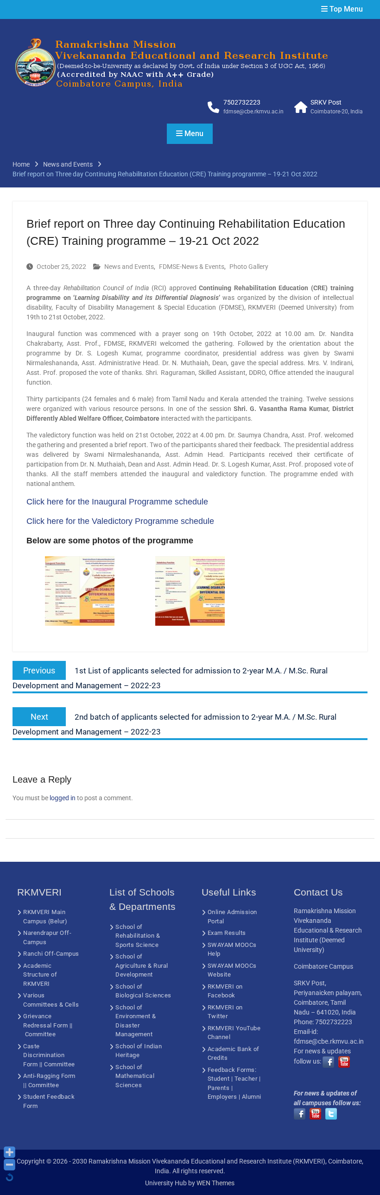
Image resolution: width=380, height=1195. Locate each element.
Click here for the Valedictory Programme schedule (120, 521)
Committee (40, 1034)
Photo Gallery (248, 266)
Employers (222, 1096)
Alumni (251, 1096)
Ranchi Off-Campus (51, 953)
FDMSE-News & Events (191, 266)
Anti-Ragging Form (49, 1075)
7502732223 (241, 102)
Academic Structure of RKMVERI (40, 974)
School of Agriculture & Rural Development (141, 965)
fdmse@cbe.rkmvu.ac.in (253, 111)
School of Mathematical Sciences (134, 1076)
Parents (219, 1087)
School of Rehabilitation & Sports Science (137, 935)
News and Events (129, 266)
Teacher (246, 1078)
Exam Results (227, 932)
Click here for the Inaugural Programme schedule (117, 501)
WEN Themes (215, 1183)
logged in (63, 798)
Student (219, 1078)
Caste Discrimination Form (43, 1055)
